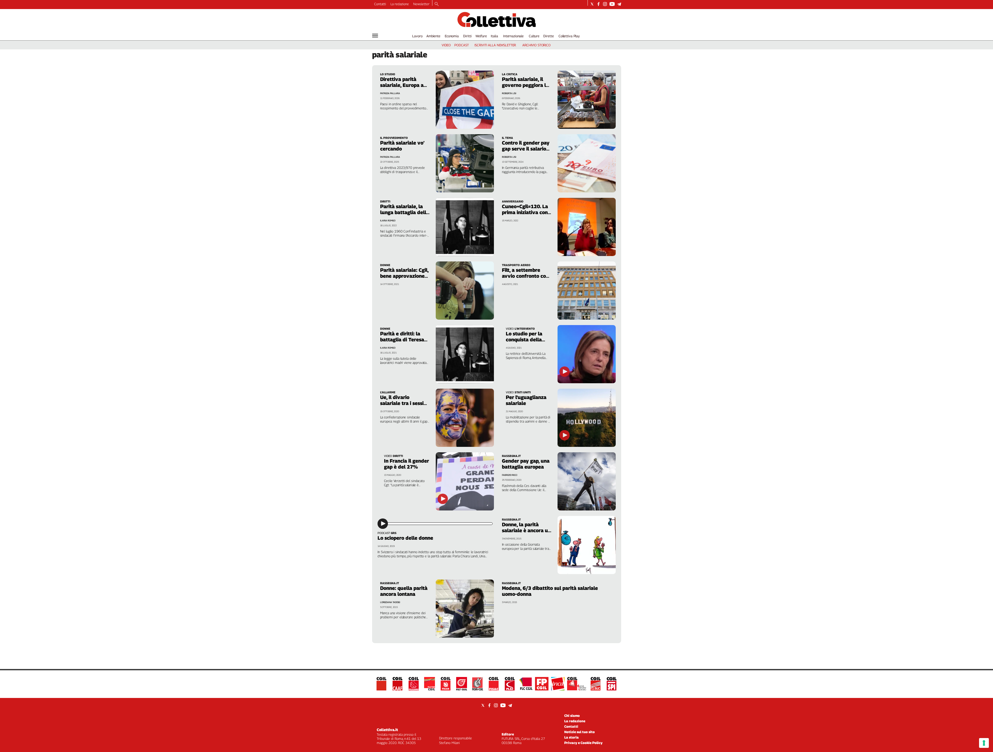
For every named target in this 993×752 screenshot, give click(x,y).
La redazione (399, 4)
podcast (461, 45)
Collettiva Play (569, 36)
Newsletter (421, 4)
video (446, 45)
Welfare (481, 36)
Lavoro (417, 36)
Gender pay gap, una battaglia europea (526, 464)
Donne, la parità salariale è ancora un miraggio (526, 530)
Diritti (467, 36)
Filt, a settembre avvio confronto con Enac (525, 276)
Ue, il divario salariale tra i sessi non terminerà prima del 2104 (404, 406)
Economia (452, 36)
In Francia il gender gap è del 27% (406, 464)
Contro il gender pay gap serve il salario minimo (526, 148)
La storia (571, 737)
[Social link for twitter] (592, 4)
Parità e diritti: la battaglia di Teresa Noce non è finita (402, 339)
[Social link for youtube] (612, 4)
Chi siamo (572, 715)
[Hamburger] (375, 36)
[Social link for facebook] (598, 4)
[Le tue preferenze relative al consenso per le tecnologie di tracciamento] (984, 743)
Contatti (380, 4)
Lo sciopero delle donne (405, 538)
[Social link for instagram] (605, 4)
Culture (534, 36)
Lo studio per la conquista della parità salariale (524, 339)
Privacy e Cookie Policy (583, 743)
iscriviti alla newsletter (495, 45)
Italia (494, 36)
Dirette (548, 36)
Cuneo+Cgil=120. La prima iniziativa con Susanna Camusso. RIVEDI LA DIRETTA (525, 215)
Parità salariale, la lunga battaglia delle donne (404, 212)
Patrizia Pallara (390, 93)
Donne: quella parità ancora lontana (403, 591)
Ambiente (433, 36)
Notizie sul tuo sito (579, 732)
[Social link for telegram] (619, 4)
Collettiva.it (387, 729)
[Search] (437, 4)
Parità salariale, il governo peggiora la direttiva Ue (525, 85)
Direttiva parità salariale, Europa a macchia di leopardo (403, 85)
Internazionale (513, 36)
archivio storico (536, 45)
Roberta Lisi (509, 93)
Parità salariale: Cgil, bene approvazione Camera (404, 276)
